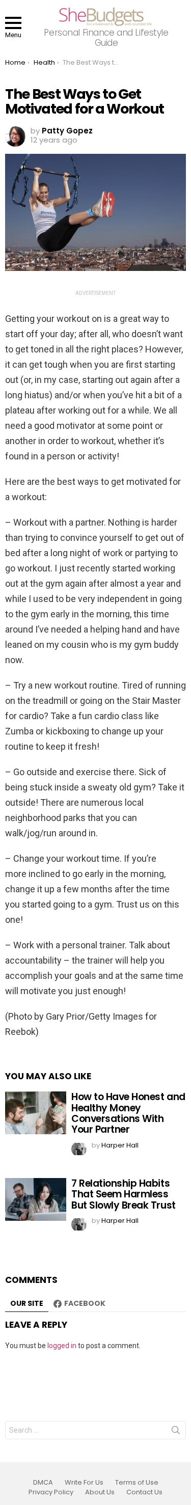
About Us (100, 1492)
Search (176, 1432)
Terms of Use (136, 1483)
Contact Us (144, 1492)
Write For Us (84, 1483)
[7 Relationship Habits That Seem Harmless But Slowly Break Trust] (35, 1199)
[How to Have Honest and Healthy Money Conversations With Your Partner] (35, 1112)
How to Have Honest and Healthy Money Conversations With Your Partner (128, 1113)
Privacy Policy (51, 1492)
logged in (61, 1346)
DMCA (43, 1483)
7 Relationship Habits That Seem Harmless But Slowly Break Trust (123, 1194)
